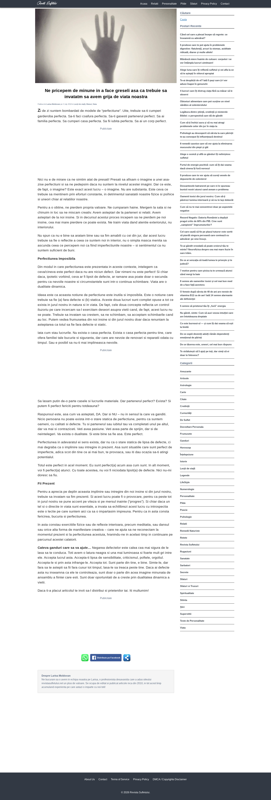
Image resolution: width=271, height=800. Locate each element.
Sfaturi (193, 3)
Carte (183, 392)
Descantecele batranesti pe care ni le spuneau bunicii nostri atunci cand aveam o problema (205, 187)
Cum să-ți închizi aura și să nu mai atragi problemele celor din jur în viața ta (202, 124)
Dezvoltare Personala (191, 427)
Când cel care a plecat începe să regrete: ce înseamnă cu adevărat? (203, 36)
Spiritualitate (187, 593)
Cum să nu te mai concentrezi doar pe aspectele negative (206, 209)
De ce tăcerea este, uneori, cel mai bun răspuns (206, 344)
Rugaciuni (185, 551)
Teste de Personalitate (192, 620)
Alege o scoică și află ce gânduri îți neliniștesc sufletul (205, 156)
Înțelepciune (186, 454)
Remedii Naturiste (190, 530)
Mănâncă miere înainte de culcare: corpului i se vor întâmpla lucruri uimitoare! (205, 61)
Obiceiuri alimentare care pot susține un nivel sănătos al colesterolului (205, 103)
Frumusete (186, 433)
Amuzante (185, 371)
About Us (89, 779)
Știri (182, 607)
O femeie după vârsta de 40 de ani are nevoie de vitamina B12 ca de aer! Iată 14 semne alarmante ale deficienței (206, 295)
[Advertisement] (106, 153)
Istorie (183, 461)
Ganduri (184, 440)
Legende (184, 475)
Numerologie (187, 489)
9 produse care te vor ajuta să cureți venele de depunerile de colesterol (205, 177)
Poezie (183, 510)
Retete (183, 537)
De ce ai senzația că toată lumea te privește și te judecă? (206, 262)
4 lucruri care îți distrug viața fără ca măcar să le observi (206, 92)
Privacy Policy (209, 3)
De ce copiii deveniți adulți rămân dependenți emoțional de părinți (204, 336)
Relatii (154, 3)
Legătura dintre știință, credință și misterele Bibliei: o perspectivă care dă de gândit (204, 114)
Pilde (183, 3)
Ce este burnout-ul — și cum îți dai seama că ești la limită (206, 325)
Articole (184, 378)
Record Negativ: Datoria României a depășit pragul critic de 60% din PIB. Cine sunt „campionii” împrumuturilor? (204, 221)
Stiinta (183, 600)
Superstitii (185, 614)
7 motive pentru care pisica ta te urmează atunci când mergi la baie (206, 272)
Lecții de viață (187, 468)
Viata (183, 627)
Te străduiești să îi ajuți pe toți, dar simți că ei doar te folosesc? (204, 353)
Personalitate (169, 3)
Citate (183, 399)
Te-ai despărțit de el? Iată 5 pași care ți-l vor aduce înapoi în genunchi (203, 82)
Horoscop (185, 447)
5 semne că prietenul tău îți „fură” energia (203, 306)
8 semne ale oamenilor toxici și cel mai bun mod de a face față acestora (206, 283)
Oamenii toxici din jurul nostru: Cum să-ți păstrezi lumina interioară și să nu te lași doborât (206, 198)
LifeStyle (185, 482)
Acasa (143, 3)
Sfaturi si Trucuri (189, 586)
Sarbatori (185, 565)
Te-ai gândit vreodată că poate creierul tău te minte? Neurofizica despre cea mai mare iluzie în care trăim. (206, 249)
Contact (225, 3)
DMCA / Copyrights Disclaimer (170, 779)
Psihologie (186, 516)
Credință (184, 406)
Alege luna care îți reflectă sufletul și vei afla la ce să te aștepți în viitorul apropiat (207, 71)
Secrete (184, 572)
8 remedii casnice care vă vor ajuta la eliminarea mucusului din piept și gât (206, 145)
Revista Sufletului (189, 544)
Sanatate (185, 558)
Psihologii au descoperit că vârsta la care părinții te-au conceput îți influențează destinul (206, 135)
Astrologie (185, 385)
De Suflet (185, 420)
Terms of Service (120, 779)
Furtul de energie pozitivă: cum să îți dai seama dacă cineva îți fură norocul (205, 166)
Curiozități (185, 413)
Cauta (183, 19)
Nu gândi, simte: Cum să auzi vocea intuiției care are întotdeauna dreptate (206, 315)
